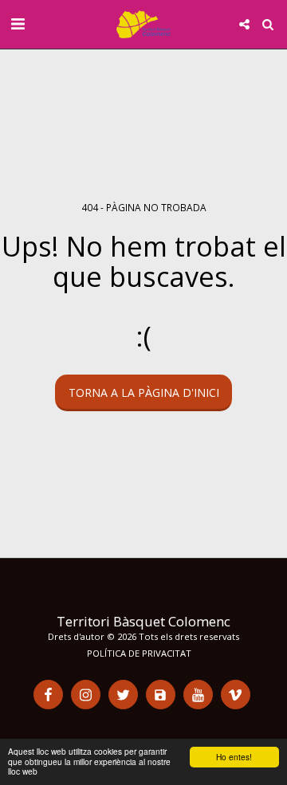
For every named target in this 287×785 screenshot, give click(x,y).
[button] (17, 23)
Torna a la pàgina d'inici (144, 392)
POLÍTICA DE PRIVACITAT (139, 653)
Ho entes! (234, 757)
